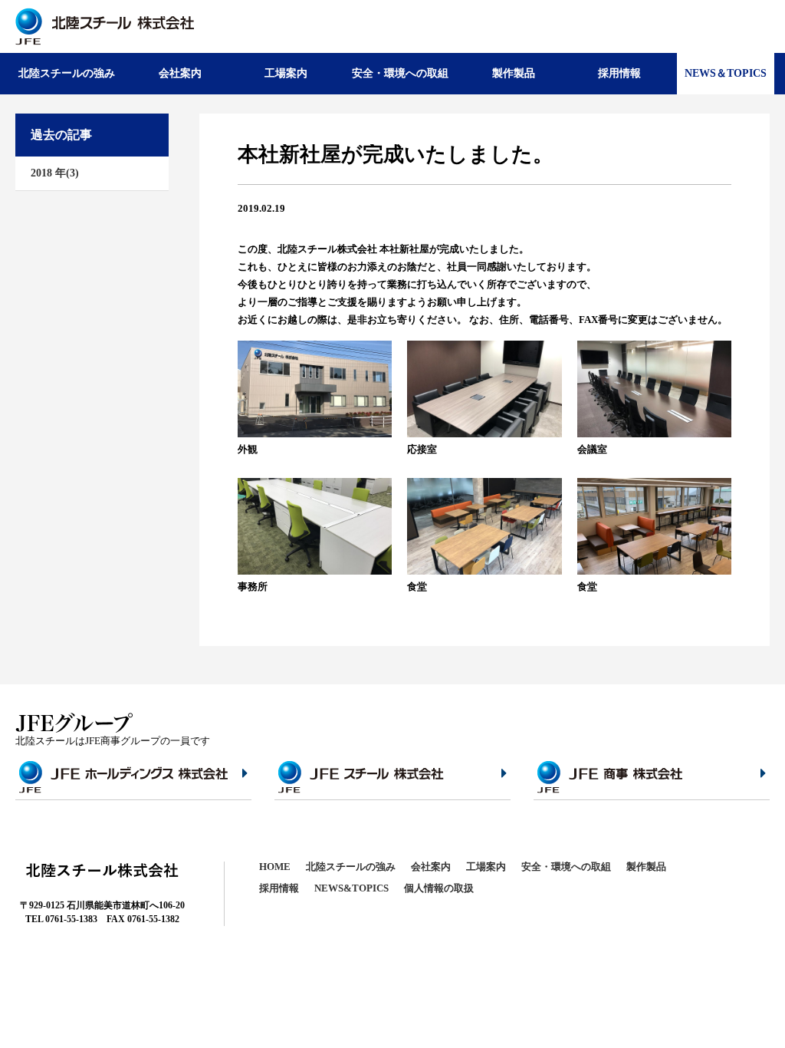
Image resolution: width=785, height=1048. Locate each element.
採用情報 (619, 73)
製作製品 (513, 73)
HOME (275, 866)
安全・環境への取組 (400, 73)
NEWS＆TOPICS (726, 73)
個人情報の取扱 (439, 888)
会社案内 (180, 73)
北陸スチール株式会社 (104, 26)
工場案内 (285, 73)
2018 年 (55, 173)
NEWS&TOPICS (351, 888)
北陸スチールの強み (66, 73)
